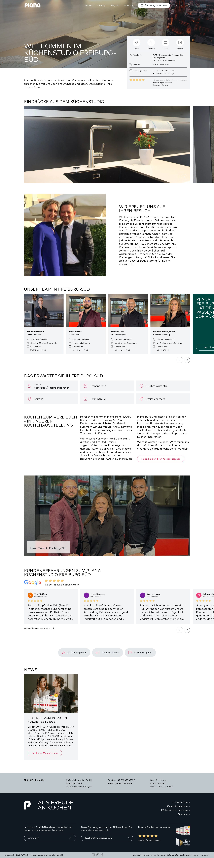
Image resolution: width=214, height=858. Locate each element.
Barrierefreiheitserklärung (144, 855)
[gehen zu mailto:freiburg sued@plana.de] (165, 42)
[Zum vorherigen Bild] (177, 177)
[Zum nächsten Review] (187, 630)
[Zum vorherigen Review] (180, 630)
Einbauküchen (180, 802)
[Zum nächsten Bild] (184, 177)
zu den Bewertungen (149, 840)
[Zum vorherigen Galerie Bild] (180, 360)
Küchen (88, 5)
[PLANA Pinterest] (102, 855)
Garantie (183, 814)
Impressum (205, 855)
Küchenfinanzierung (177, 806)
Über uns (128, 5)
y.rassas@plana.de (81, 343)
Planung (101, 5)
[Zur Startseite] (32, 5)
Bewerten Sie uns (160, 85)
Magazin (115, 5)
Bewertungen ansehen (162, 82)
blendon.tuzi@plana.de (126, 343)
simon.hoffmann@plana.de (43, 343)
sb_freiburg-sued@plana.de (170, 343)
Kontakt (161, 855)
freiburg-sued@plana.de (120, 783)
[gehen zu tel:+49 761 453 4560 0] (151, 42)
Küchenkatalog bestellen (174, 810)
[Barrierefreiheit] (188, 5)
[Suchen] (175, 5)
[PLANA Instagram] (98, 855)
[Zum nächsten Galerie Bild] (187, 360)
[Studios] (181, 5)
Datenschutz (172, 855)
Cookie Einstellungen (189, 855)
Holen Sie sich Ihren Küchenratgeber (160, 458)
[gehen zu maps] (136, 42)
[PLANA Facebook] (93, 855)
